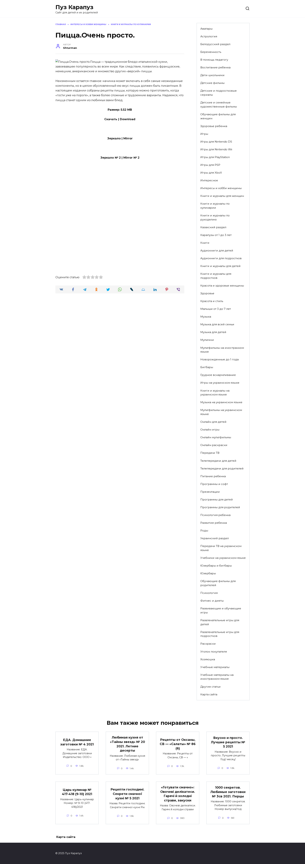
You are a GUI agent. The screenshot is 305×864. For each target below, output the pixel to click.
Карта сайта (208, 694)
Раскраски (208, 643)
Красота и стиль (211, 301)
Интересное (209, 180)
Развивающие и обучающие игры (220, 610)
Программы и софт (214, 484)
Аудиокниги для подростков (221, 258)
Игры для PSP (210, 165)
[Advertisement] (119, 194)
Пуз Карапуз (74, 7)
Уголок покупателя (213, 651)
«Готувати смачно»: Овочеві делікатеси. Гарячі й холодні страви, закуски (177, 793)
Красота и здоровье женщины (222, 285)
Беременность (210, 52)
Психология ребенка (215, 515)
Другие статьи (210, 686)
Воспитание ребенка (215, 67)
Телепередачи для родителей (222, 468)
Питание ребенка (213, 476)
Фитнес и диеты (212, 600)
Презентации (210, 491)
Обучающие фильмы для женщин (218, 116)
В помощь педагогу (214, 59)
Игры (204, 134)
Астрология (208, 36)
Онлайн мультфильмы (215, 437)
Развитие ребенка (213, 522)
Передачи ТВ (209, 452)
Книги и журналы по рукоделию (215, 217)
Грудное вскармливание (218, 375)
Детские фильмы (212, 83)
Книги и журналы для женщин (222, 196)
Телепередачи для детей (218, 460)
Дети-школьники (212, 75)
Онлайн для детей (213, 421)
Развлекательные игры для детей (219, 622)
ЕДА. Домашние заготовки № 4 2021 (77, 742)
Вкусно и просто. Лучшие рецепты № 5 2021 (228, 742)
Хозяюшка (207, 659)
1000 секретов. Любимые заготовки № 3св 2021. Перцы (228, 792)
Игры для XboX (211, 172)
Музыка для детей (213, 332)
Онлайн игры (209, 429)
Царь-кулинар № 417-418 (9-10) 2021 (77, 792)
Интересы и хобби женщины (221, 188)
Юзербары (208, 573)
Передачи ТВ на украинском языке (220, 548)
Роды (204, 530)
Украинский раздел (214, 538)
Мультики (207, 340)
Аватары (206, 28)
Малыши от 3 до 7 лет (215, 308)
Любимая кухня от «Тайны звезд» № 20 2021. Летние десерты (127, 744)
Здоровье (207, 293)
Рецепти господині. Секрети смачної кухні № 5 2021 (127, 794)
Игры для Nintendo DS (216, 141)
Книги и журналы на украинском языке (214, 392)
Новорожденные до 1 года (219, 359)
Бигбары (206, 367)
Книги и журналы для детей (220, 266)
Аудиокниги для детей (216, 250)
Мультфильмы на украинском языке (221, 412)
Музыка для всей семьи (217, 324)
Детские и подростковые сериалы (218, 92)
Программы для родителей (220, 507)
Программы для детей (216, 499)
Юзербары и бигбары (216, 565)
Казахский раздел (213, 227)
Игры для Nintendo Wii (216, 149)
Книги (204, 242)
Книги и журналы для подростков (215, 275)
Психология (209, 593)
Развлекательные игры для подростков (219, 634)
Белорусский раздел (215, 44)
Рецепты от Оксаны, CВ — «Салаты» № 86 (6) (178, 744)
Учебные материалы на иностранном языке (217, 677)
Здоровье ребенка (213, 126)
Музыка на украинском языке (221, 402)
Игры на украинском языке (219, 382)
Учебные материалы (214, 667)
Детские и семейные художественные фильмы (218, 104)
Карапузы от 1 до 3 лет (216, 235)
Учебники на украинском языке (223, 557)
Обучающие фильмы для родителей (218, 583)
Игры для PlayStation (215, 157)
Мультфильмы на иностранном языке (222, 349)
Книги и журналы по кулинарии (215, 205)
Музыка (205, 316)
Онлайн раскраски (213, 445)
